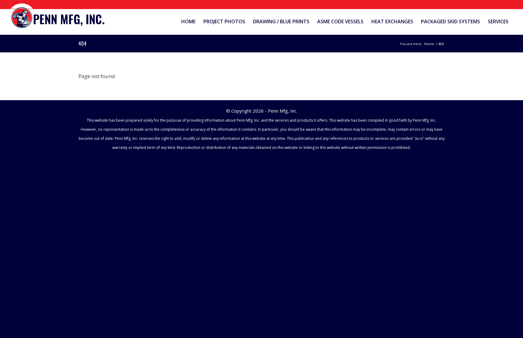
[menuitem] (188, 21)
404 (82, 43)
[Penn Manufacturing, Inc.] (58, 16)
